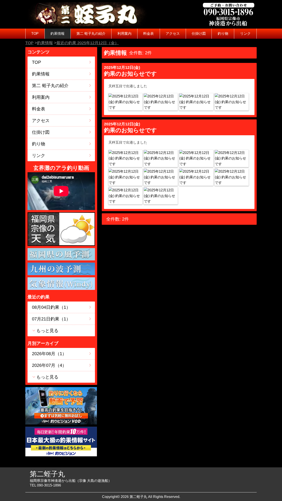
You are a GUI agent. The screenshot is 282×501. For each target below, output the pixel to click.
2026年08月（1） (49, 353)
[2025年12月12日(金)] (125, 102)
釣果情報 (57, 33)
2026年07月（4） (49, 365)
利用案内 (124, 33)
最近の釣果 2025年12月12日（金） (87, 43)
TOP (35, 33)
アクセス (173, 33)
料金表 (148, 33)
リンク (245, 33)
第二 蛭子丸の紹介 (91, 33)
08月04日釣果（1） (51, 307)
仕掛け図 (199, 33)
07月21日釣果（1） (51, 318)
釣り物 (223, 33)
